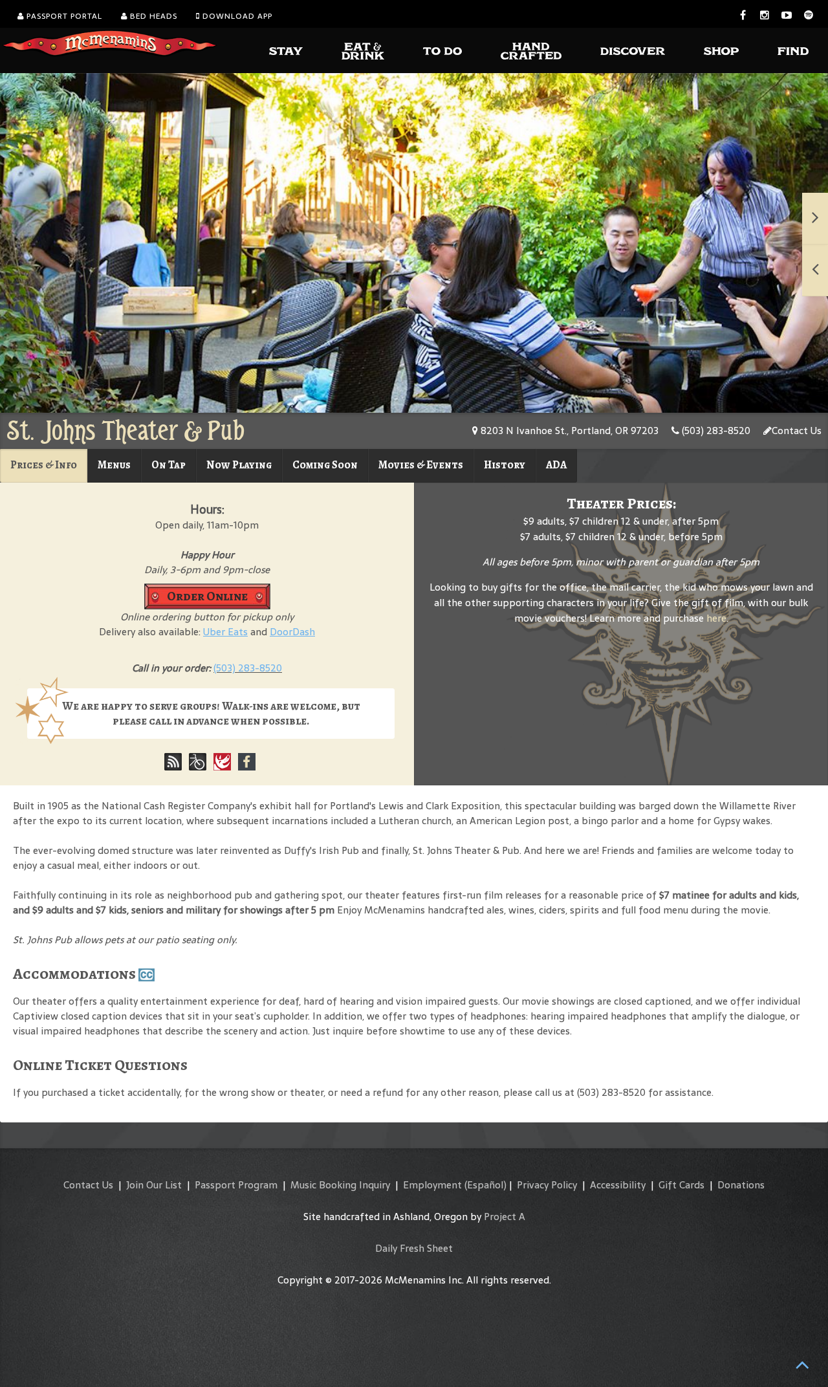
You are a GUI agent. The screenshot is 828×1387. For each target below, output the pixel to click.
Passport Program (236, 1185)
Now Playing (239, 464)
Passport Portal (63, 16)
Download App (236, 16)
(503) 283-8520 (714, 430)
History (504, 464)
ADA (556, 464)
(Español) (485, 1185)
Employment (432, 1185)
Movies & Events (420, 464)
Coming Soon (325, 464)
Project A (504, 1216)
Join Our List (154, 1185)
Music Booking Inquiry (340, 1185)
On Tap (168, 464)
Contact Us (797, 430)
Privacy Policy (547, 1185)
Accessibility (618, 1185)
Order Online (207, 596)
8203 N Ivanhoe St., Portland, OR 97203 (568, 430)
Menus (114, 464)
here (716, 618)
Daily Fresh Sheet (414, 1248)
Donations (741, 1185)
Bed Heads (152, 16)
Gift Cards (681, 1185)
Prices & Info (43, 464)
